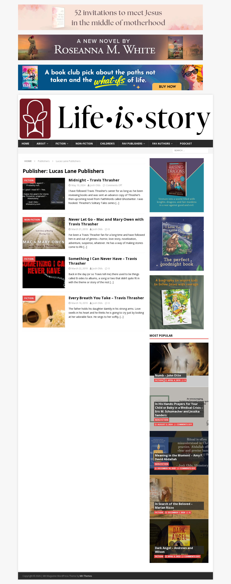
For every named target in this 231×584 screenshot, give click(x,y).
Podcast (186, 143)
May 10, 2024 (78, 185)
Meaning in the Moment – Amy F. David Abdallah (179, 457)
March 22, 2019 (79, 268)
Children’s (107, 143)
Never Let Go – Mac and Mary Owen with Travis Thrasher (106, 221)
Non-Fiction (84, 143)
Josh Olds (95, 185)
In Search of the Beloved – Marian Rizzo (174, 506)
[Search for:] (190, 150)
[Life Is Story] (115, 137)
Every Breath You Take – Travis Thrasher (106, 297)
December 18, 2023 (167, 468)
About (41, 143)
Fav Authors (161, 143)
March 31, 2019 (79, 229)
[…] (117, 203)
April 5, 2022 (174, 556)
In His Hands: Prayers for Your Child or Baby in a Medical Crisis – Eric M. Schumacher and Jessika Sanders (179, 409)
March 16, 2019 (79, 303)
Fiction (61, 143)
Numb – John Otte (168, 375)
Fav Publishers (132, 143)
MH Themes (86, 576)
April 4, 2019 (174, 380)
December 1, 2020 (176, 512)
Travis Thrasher (96, 191)
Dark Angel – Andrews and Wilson (174, 550)
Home (25, 143)
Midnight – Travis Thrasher (94, 180)
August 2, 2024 (165, 424)
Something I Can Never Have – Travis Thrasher (103, 261)
